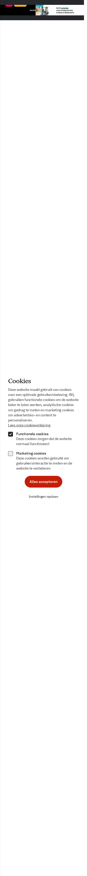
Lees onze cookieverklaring (29, 425)
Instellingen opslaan (43, 496)
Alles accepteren (43, 481)
